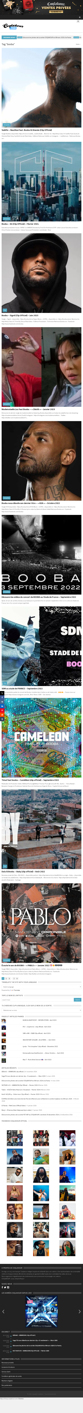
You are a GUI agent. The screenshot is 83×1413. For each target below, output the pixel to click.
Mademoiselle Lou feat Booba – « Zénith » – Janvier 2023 (28, 409)
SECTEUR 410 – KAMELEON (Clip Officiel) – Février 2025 (20, 1085)
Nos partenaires (7, 1385)
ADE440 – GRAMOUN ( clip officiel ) (13, 1071)
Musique (57, 37)
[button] (15, 1138)
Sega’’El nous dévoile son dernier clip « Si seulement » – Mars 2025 (24, 1076)
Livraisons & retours (8, 1367)
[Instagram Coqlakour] (8, 1288)
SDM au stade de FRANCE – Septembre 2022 (22, 688)
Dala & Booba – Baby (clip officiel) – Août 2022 (23, 871)
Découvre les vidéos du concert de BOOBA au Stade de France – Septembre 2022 (39, 597)
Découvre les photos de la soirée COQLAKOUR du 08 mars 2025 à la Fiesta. (28, 37)
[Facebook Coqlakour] (3, 1288)
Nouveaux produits (8, 1362)
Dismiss (21, 1398)
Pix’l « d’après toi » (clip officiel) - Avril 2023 (37, 1027)
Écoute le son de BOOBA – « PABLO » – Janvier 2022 (26, 965)
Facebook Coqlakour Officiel (14, 1121)
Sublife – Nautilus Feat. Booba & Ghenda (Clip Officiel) (27, 130)
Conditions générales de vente (12, 1376)
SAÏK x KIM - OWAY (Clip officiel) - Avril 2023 (36, 1033)
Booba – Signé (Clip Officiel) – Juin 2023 (20, 315)
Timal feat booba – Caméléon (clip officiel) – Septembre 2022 (30, 780)
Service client (6, 1371)
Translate (17, 990)
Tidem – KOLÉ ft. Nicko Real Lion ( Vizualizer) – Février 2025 (21, 1090)
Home (78, 44)
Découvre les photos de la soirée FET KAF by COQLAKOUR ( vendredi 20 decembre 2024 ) (31, 1114)
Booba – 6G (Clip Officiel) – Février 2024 (20, 224)
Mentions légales (7, 1381)
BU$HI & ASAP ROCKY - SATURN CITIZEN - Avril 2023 (39, 1020)
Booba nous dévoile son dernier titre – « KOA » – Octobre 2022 (31, 503)
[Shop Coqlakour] (41, 7)
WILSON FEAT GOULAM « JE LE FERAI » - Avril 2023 (39, 1040)
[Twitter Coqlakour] (5, 1288)
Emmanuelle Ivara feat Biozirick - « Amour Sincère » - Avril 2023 (43, 1053)
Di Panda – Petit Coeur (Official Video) (14, 1105)
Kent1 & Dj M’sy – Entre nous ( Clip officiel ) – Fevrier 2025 (20, 1094)
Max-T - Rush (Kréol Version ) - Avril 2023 (37, 1059)
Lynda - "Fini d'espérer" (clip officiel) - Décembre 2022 (40, 1046)
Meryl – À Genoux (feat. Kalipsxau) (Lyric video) (16, 1110)
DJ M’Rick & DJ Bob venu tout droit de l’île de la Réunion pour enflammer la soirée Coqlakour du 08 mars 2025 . (37, 1099)
